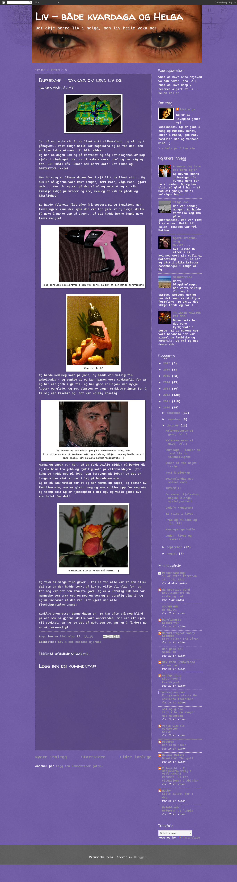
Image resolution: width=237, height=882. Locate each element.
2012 (167, 395)
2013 (167, 388)
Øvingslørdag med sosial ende (179, 480)
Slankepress (182, 277)
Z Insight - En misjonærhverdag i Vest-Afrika (177, 771)
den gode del (172, 649)
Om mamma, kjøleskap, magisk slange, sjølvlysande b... (183, 498)
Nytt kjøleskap (178, 472)
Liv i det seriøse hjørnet (79, 642)
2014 (167, 382)
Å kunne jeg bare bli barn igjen (187, 168)
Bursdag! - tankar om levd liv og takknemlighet (183, 453)
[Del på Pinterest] (118, 636)
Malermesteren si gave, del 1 (179, 442)
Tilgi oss (181, 202)
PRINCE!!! (173, 488)
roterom (168, 742)
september (175, 547)
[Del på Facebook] (114, 636)
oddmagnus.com (173, 692)
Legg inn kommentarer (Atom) (79, 766)
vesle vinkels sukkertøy (173, 727)
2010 (167, 407)
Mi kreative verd (176, 590)
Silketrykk (170, 623)
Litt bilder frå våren (180, 639)
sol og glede (172, 709)
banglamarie (171, 619)
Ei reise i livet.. (181, 513)
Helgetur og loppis (177, 810)
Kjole (166, 732)
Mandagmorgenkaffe (180, 529)
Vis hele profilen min (176, 148)
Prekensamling (173, 573)
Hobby (166, 790)
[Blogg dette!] (108, 636)
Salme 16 (169, 652)
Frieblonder (171, 807)
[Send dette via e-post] (104, 636)
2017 (167, 363)
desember (174, 413)
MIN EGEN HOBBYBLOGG (178, 662)
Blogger (140, 857)
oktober (173, 425)
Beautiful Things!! (177, 758)
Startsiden (93, 757)
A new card (170, 665)
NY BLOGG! (170, 609)
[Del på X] (111, 636)
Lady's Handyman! (179, 507)
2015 (167, 376)
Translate (192, 837)
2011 (167, 401)
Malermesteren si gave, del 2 (179, 432)
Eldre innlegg (135, 757)
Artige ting (171, 675)
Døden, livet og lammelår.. (179, 537)
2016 (167, 369)
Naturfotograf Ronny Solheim (178, 635)
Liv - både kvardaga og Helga (109, 16)
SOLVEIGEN (170, 606)
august (173, 553)
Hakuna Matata (173, 755)
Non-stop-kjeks (174, 745)
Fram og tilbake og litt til (181, 521)
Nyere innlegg (51, 757)
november (174, 419)
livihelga (187, 109)
